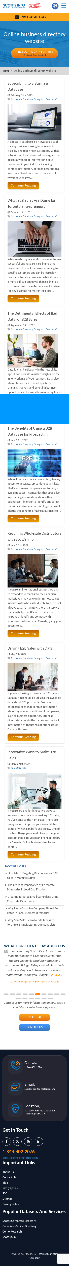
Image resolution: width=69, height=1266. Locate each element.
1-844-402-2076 (33, 1067)
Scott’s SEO (9, 1237)
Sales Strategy (18, 768)
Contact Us (35, 1027)
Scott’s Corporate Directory (19, 1221)
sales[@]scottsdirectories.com (39, 1089)
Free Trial (34, 1017)
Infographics (10, 1188)
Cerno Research (12, 1231)
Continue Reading (23, 185)
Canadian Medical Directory (19, 1226)
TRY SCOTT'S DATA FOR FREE (34, 53)
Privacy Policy (11, 1204)
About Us (8, 1172)
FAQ (5, 1193)
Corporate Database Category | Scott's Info (34, 99)
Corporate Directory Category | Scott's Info (34, 329)
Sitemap (7, 1199)
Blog (5, 1183)
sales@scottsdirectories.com (20, 1158)
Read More (57, 975)
